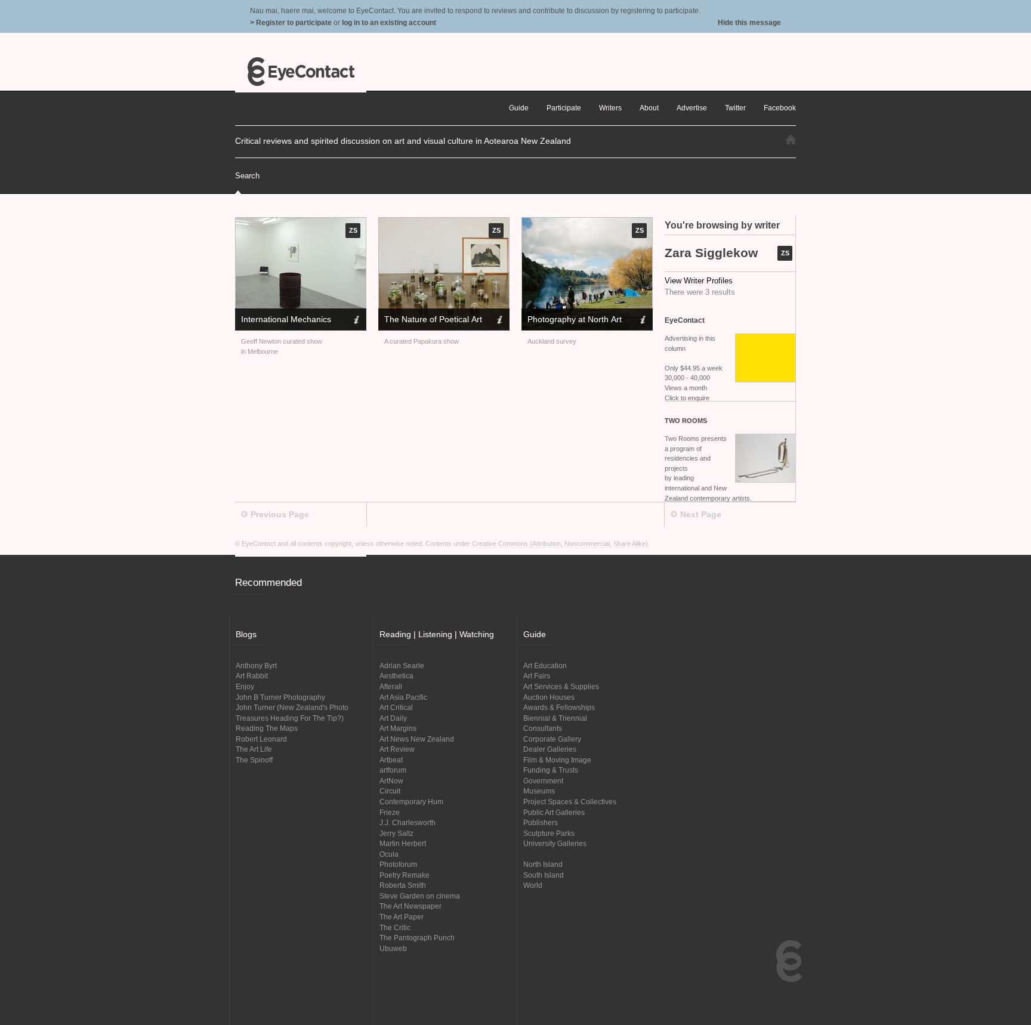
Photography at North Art (574, 319)
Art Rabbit (252, 676)
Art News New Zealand (416, 739)
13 (361, 271)
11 (342, 271)
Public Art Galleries (554, 812)
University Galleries (555, 843)
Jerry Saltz (396, 833)
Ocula (389, 854)
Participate (564, 108)
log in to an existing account (389, 22)
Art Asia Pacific (403, 697)
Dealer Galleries (549, 749)
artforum (392, 770)
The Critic (394, 927)
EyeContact (300, 71)
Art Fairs (536, 676)
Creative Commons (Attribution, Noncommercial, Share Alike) (560, 543)
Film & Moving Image (557, 760)
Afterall (390, 686)
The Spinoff (254, 760)
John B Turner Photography (280, 697)
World (532, 885)
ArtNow (391, 781)
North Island (543, 864)
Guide (519, 108)
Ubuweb (393, 948)
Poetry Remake (404, 875)
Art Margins (397, 728)
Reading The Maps (267, 728)
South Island (543, 875)
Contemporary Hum (411, 801)
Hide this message (749, 22)
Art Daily (393, 718)
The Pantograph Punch (417, 937)
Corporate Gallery (552, 739)
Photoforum (398, 864)
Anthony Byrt (256, 665)
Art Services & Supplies (561, 686)
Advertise (692, 108)
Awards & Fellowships (559, 707)
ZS (785, 253)
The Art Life (254, 749)
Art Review (397, 749)
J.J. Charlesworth (407, 822)
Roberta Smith (402, 885)
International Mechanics (286, 319)
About (649, 108)
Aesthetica (396, 676)
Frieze (389, 812)
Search (247, 175)
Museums (539, 791)
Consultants (542, 728)
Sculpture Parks (549, 833)
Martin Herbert (402, 843)
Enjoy (245, 686)
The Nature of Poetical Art (433, 319)
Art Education (545, 665)
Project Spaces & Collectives (569, 801)
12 (352, 271)
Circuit (389, 791)
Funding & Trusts (550, 770)
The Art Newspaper (410, 906)
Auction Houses (549, 697)
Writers (610, 108)
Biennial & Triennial (555, 718)
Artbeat (391, 760)
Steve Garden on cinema (419, 896)
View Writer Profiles (699, 280)
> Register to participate (291, 22)
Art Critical (396, 707)
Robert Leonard (261, 739)
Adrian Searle (401, 665)
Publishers (540, 822)
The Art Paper (401, 917)
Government (543, 781)
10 (333, 271)
